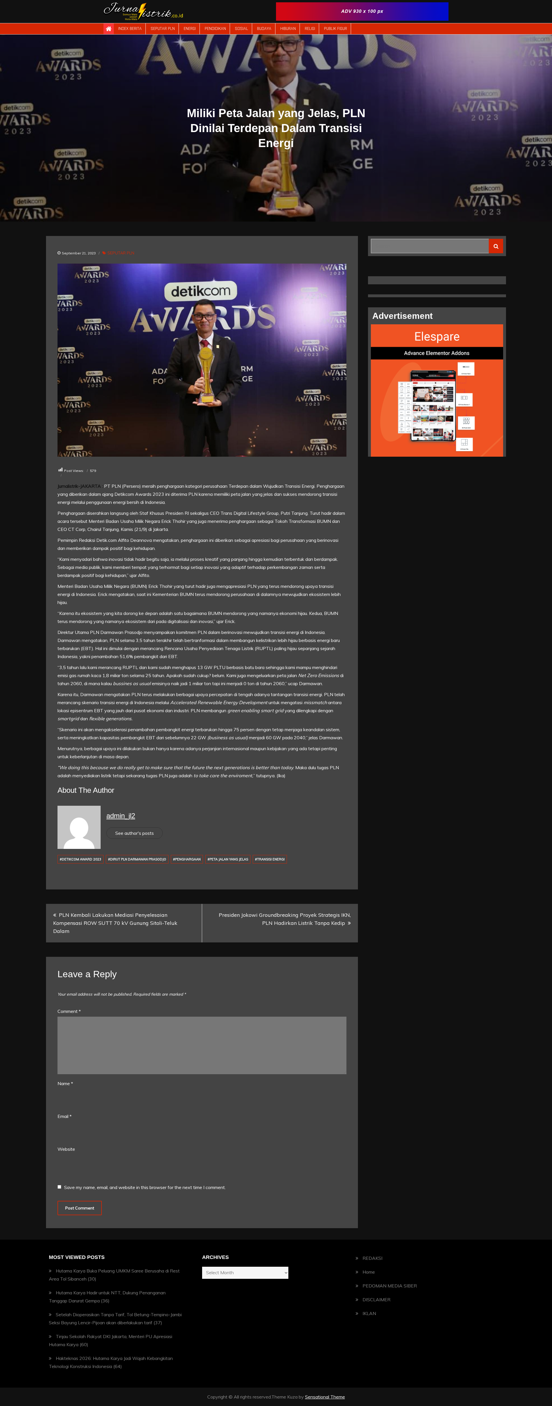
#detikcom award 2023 (80, 859)
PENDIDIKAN (215, 29)
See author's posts (134, 833)
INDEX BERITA (130, 29)
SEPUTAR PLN (163, 29)
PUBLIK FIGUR (335, 29)
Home (369, 1272)
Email (64, 1116)
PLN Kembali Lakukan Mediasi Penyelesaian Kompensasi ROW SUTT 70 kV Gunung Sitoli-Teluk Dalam (115, 923)
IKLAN (369, 1313)
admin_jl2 (120, 816)
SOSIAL (241, 29)
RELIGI (310, 29)
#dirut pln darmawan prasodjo (137, 859)
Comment (69, 1011)
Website (66, 1149)
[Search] (496, 246)
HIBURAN (288, 29)
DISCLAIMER (376, 1299)
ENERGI (190, 29)
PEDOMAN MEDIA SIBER (390, 1286)
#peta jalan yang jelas (228, 859)
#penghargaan (187, 859)
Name (65, 1083)
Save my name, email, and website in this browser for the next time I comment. (145, 1187)
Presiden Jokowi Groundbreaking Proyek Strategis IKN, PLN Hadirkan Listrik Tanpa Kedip (285, 919)
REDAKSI (372, 1258)
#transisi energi (270, 859)
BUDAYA (264, 29)
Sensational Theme (325, 1397)
